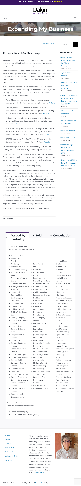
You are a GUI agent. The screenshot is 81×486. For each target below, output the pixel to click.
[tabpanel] (40, 330)
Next (52, 44)
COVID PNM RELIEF (68, 131)
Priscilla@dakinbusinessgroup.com (40, 2)
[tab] (17, 237)
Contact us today (39, 473)
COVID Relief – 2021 (68, 138)
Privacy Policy (39, 483)
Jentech (50, 483)
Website (52, 103)
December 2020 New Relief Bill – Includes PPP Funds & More (69, 163)
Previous (45, 44)
